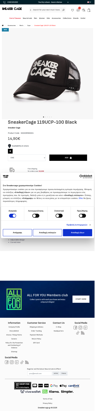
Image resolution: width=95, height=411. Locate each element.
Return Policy (36, 339)
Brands (76, 18)
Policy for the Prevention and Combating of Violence (14, 345)
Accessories (56, 18)
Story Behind (14, 331)
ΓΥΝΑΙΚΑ (63, 373)
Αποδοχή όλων (77, 233)
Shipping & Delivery (36, 327)
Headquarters (59, 331)
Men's (21, 25)
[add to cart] (89, 10)
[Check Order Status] (83, 10)
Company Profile (14, 327)
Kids (48, 18)
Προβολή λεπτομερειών (77, 225)
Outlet (83, 18)
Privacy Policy (47, 403)
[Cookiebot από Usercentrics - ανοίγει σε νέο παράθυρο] (81, 176)
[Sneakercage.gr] (12, 8)
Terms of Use (47, 399)
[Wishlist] (72, 10)
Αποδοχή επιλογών (47, 233)
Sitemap (14, 352)
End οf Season (15, 18)
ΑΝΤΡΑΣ (56, 373)
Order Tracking (36, 331)
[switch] (35, 216)
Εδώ (81, 198)
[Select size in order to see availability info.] (10, 151)
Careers (14, 339)
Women (42, 18)
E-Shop (58, 327)
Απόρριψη (17, 233)
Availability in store (20, 146)
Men (35, 18)
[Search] (63, 9)
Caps (29, 25)
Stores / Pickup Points (14, 335)
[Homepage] (3, 25)
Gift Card (36, 343)
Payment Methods (36, 335)
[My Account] (78, 10)
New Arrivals (27, 18)
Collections (67, 18)
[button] (31, 10)
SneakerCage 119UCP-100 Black (45, 25)
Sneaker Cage (14, 128)
